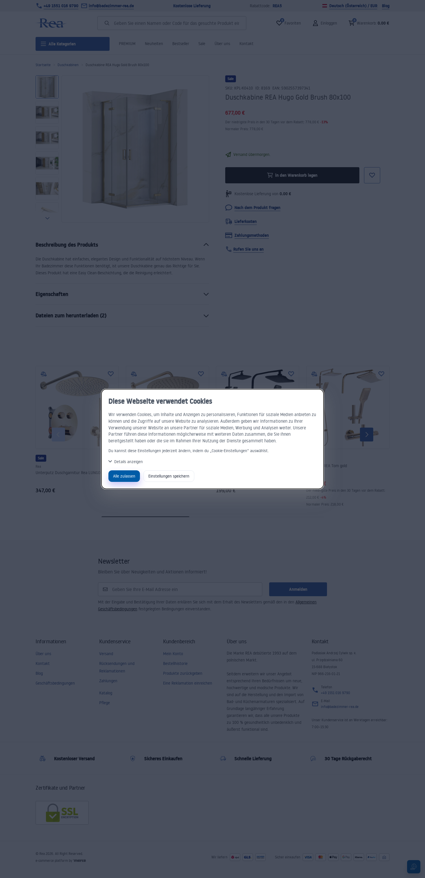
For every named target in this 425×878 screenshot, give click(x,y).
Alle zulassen (124, 476)
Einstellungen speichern (168, 476)
